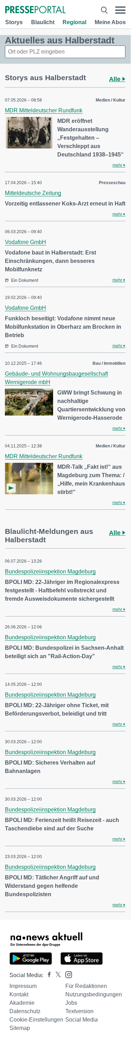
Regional (74, 22)
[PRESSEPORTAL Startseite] (35, 10)
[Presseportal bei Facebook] (47, 975)
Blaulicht (42, 22)
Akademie (22, 1003)
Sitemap (19, 1028)
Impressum (23, 986)
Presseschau (112, 182)
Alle (115, 79)
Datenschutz (25, 1011)
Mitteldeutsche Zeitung (33, 193)
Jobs (71, 1003)
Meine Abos (110, 22)
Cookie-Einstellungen (36, 1020)
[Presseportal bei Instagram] (66, 974)
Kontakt (18, 994)
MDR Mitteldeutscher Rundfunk (43, 110)
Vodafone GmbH (25, 242)
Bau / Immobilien (109, 363)
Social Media (81, 1020)
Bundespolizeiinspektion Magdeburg (50, 571)
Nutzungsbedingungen (93, 994)
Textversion (79, 1011)
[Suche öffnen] (104, 10)
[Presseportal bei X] (56, 975)
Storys (14, 22)
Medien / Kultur (110, 100)
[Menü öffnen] (120, 10)
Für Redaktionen (86, 986)
